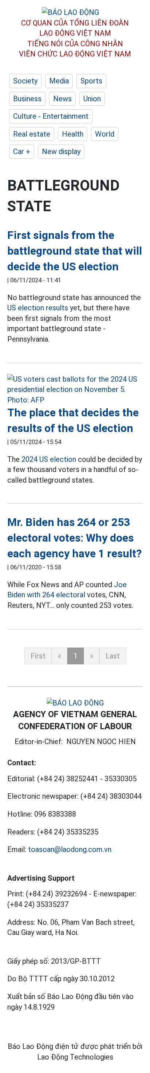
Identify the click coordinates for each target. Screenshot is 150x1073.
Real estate (31, 134)
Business (27, 98)
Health (72, 134)
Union (92, 98)
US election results (37, 307)
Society (25, 80)
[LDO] (75, 389)
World (104, 134)
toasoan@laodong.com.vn (69, 849)
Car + (21, 151)
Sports (91, 80)
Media (59, 80)
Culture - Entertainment (50, 116)
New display (61, 151)
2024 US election (48, 459)
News (62, 98)
